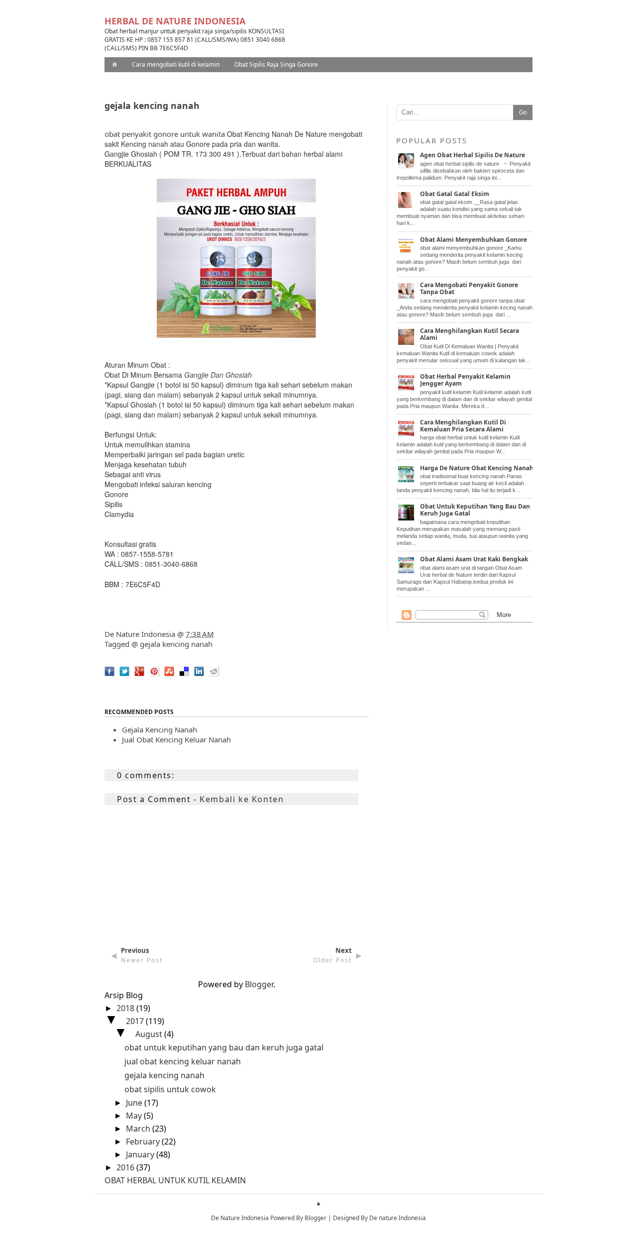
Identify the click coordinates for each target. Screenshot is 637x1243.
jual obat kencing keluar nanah (176, 739)
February (144, 1141)
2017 (136, 1021)
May (135, 1115)
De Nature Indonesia (140, 634)
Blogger (259, 984)
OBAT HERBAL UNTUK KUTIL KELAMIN (175, 1180)
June (135, 1102)
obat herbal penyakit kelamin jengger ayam (465, 380)
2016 (126, 1167)
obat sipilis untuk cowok (170, 1089)
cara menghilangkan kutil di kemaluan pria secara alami (463, 425)
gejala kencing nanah (176, 644)
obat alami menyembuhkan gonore (473, 239)
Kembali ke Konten (242, 799)
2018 (126, 1008)
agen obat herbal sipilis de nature (472, 155)
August (149, 1034)
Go (523, 112)
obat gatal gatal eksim (454, 194)
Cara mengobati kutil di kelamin (175, 64)
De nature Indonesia (397, 1218)
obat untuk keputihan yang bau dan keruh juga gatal (223, 1047)
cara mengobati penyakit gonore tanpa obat (469, 288)
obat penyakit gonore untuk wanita (165, 134)
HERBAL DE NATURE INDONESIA (175, 21)
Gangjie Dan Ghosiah (218, 375)
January (141, 1154)
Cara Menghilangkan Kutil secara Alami (469, 334)
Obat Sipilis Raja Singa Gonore (276, 64)
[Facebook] (107, 678)
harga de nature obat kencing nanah (476, 468)
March (139, 1128)
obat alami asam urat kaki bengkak (474, 559)
